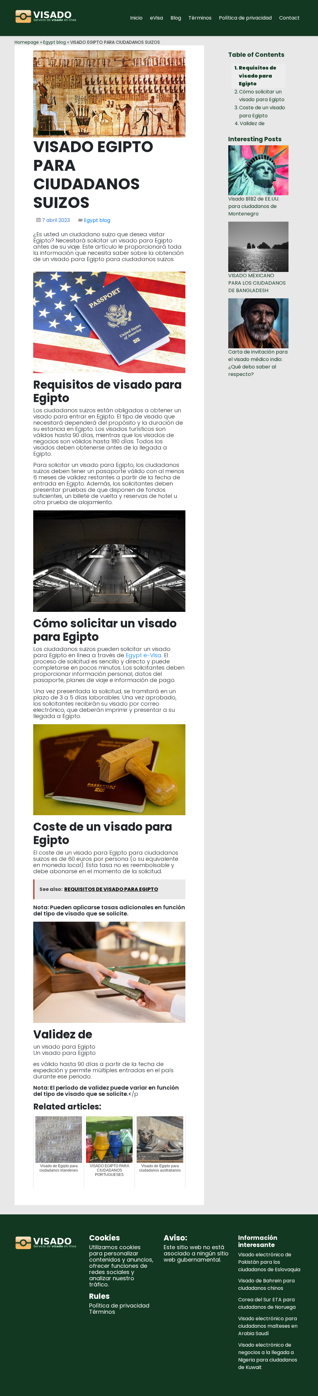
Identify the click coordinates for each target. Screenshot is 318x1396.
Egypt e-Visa (143, 655)
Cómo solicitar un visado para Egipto (261, 95)
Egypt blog (54, 42)
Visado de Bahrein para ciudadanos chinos (266, 1284)
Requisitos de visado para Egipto (257, 75)
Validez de (252, 123)
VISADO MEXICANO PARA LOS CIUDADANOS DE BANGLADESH (257, 283)
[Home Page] (47, 18)
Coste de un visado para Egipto (262, 111)
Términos (200, 17)
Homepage (27, 42)
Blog (175, 17)
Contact (289, 17)
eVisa (156, 17)
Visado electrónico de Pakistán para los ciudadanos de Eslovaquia (269, 1262)
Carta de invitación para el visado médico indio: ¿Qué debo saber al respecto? (258, 363)
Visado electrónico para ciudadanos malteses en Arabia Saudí (268, 1326)
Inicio (136, 17)
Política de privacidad (245, 17)
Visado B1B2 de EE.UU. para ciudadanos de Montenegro (253, 206)
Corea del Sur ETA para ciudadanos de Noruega (267, 1303)
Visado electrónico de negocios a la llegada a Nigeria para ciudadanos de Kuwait (267, 1356)
